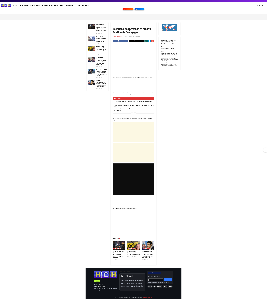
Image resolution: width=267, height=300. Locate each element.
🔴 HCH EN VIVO (128, 9)
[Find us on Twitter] (259, 5)
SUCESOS (78, 5)
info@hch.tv (99, 284)
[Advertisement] (133, 17)
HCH (8, 1)
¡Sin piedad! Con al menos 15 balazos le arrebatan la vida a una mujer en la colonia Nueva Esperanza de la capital (118, 254)
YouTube (170, 286)
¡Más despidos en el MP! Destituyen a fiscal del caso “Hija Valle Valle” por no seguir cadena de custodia (101, 72)
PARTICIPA (21, 1)
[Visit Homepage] (6, 5)
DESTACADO (16, 5)
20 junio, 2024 (128, 36)
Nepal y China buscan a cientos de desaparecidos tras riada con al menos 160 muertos (169, 50)
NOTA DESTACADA (146, 248)
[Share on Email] (152, 41)
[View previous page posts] (132, 113)
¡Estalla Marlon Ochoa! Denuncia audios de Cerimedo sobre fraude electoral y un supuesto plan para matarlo (147, 254)
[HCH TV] (106, 274)
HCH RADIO (17, 1)
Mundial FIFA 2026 (86, 5)
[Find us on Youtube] (262, 5)
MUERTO (124, 208)
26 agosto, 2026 (116, 259)
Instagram (159, 286)
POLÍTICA (32, 5)
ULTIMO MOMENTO (24, 5)
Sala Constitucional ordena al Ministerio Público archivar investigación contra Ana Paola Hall (169, 55)
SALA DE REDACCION (118, 36)
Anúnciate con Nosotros (104, 292)
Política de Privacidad (147, 297)
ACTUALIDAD (45, 5)
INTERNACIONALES (53, 5)
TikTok (165, 286)
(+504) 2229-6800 (102, 286)
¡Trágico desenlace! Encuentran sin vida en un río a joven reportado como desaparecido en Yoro (101, 49)
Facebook (150, 286)
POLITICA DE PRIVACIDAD (28, 1)
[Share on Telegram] (149, 41)
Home (114, 25)
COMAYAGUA (118, 208)
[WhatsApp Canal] (265, 150)
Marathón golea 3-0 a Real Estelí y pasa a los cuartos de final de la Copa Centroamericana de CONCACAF (169, 59)
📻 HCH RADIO (139, 9)
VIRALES (38, 5)
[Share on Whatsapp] (146, 41)
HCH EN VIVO (12, 1)
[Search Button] (265, 5)
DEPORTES (61, 5)
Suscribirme (168, 280)
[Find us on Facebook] (257, 5)
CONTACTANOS (3, 1)
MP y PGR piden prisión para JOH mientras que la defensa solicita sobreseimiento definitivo (169, 45)
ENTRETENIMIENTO (70, 5)
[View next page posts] (135, 113)
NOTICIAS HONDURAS (131, 208)
